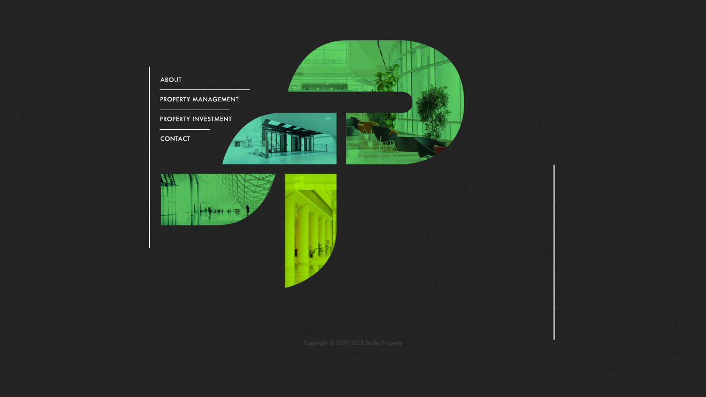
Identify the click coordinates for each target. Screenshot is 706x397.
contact (202, 138)
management (202, 99)
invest (202, 119)
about (202, 80)
